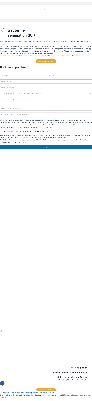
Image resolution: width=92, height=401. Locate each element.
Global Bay (3, 397)
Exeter (21, 393)
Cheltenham (43, 393)
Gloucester (14, 393)
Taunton (35, 393)
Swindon (28, 393)
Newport (51, 393)
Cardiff (2, 393)
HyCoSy (26, 53)
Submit (46, 147)
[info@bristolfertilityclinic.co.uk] (90, 373)
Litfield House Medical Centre (71, 377)
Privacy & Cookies (71, 395)
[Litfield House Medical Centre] (90, 378)
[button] (46, 3)
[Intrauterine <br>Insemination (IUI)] (2, 30)
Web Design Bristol (85, 395)
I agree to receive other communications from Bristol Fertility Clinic (26, 131)
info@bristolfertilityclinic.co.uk (70, 372)
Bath (7, 393)
